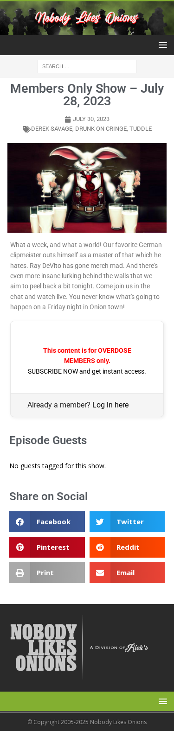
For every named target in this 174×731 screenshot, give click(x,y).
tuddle (140, 128)
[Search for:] (87, 66)
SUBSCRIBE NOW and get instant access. (87, 371)
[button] (161, 45)
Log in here (110, 404)
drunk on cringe (101, 128)
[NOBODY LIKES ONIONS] (87, 29)
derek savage (51, 128)
